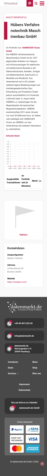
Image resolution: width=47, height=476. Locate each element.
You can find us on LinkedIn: (24, 402)
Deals (10, 367)
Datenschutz (24, 390)
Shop (34, 367)
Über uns (36, 373)
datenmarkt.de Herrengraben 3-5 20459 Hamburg (22, 349)
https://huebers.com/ (17, 282)
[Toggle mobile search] (36, 3)
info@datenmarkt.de (24, 336)
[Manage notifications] (42, 464)
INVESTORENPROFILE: (16, 17)
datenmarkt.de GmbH (29, 408)
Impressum (24, 384)
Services (12, 373)
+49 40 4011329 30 (23, 323)
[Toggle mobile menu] (42, 3)
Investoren (13, 362)
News (35, 362)
